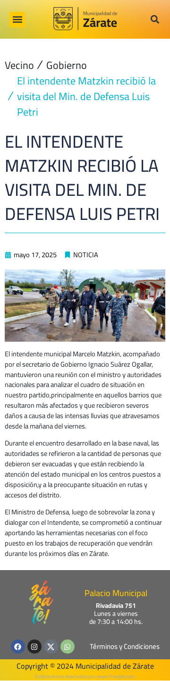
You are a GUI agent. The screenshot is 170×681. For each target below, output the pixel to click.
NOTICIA (85, 254)
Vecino (19, 65)
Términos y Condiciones (125, 646)
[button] (17, 19)
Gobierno (66, 65)
